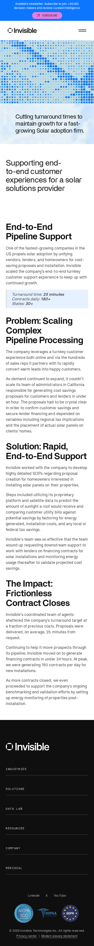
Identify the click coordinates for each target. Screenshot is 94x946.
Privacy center (26, 936)
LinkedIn (34, 895)
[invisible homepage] (27, 747)
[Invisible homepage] (22, 30)
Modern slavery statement (59, 936)
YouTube (60, 895)
